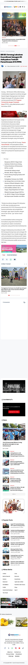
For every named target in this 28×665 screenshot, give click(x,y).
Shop (16, 587)
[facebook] (3, 259)
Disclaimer (19, 654)
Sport (16, 590)
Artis (16, 573)
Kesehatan (17, 579)
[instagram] (16, 648)
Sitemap (11, 656)
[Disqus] (14, 359)
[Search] (18, 7)
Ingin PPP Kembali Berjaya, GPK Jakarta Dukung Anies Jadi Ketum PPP (18, 524)
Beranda (3, 51)
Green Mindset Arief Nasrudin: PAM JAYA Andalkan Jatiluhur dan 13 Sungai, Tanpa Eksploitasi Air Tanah (14, 187)
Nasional (4, 37)
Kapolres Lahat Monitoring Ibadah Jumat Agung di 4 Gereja (18, 543)
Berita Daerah (6, 576)
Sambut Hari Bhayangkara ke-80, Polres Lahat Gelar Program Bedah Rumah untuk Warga (18, 531)
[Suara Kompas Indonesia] (8, 7)
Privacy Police (10, 654)
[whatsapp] (10, 259)
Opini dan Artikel (19, 582)
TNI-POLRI (5, 593)
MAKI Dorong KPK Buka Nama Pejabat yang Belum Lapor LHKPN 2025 (17, 463)
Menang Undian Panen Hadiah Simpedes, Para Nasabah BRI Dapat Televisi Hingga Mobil (18, 549)
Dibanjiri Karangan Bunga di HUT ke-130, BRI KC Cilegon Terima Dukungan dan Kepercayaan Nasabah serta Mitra (15, 194)
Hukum (4, 579)
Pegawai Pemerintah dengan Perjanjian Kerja (11, 102)
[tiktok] (23, 648)
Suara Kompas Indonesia (18, 662)
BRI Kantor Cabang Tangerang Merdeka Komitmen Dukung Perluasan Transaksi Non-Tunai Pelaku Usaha (17, 480)
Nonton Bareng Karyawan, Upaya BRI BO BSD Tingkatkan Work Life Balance (13, 40)
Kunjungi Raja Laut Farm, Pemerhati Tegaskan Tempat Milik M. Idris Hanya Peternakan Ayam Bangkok (18, 556)
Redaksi (17, 656)
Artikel (4, 573)
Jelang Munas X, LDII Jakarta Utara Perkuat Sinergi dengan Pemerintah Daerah (17, 454)
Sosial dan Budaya (10, 51)
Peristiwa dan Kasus (20, 584)
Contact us (17, 652)
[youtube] (19, 648)
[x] (6, 259)
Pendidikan (5, 584)
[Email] (14, 259)
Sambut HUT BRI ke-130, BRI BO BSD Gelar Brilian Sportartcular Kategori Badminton (17, 489)
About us (9, 652)
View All (14, 494)
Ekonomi (17, 576)
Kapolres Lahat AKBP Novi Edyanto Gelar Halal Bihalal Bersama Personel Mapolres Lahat (18, 562)
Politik (4, 587)
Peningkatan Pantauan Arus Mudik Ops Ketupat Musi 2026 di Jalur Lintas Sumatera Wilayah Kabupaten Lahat (15, 181)
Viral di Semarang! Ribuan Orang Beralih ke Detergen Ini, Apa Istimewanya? (12, 444)
